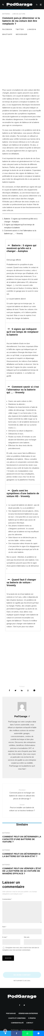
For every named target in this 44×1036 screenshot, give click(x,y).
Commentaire (7, 899)
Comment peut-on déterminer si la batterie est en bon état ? (21, 855)
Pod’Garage (11, 1013)
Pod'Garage (20, 716)
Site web (26, 937)
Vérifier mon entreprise (28, 1013)
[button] (22, 248)
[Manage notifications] (5, 1031)
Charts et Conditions (17, 1018)
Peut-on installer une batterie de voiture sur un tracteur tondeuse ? (22, 807)
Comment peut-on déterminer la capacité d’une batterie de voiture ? (21, 839)
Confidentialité (17, 1023)
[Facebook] (19, 1005)
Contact (29, 1023)
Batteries (6, 14)
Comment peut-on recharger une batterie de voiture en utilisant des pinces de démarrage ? (22, 794)
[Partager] (9, 690)
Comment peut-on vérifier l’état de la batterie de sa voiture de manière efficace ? (21, 871)
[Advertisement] (22, 65)
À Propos (32, 1018)
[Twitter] (24, 1005)
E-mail (4, 937)
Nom (4, 927)
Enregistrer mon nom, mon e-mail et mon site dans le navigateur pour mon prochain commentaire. (20, 949)
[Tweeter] (15, 690)
